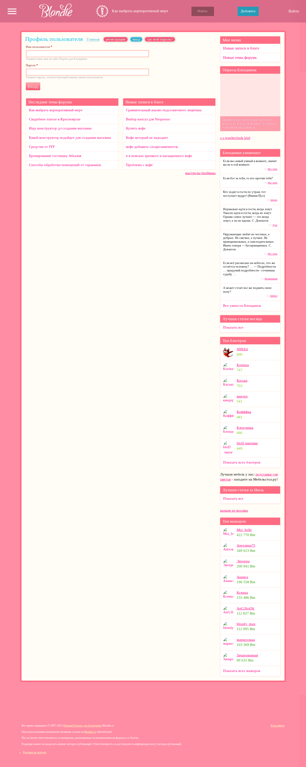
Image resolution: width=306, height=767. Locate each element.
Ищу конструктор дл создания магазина (60, 128)
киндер (242, 396)
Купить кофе (136, 128)
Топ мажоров (234, 521)
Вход (138, 39)
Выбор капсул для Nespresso (148, 119)
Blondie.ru (90, 731)
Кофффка (244, 412)
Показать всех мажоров (241, 671)
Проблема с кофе (139, 165)
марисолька (246, 640)
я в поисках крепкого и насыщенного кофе (159, 156)
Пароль (32, 65)
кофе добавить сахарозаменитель (152, 147)
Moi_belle (272, 169)
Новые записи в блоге (145, 102)
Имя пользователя (39, 47)
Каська (242, 380)
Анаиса (242, 577)
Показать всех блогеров (241, 462)
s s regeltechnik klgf (235, 138)
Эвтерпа (243, 561)
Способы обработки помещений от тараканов (65, 165)
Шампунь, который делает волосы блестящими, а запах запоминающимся (249, 123)
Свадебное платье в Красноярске (55, 119)
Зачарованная (247, 655)
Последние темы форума (50, 102)
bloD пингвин (247, 443)
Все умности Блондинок (242, 306)
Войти (294, 11)
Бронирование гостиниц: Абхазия (55, 156)
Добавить (248, 11)
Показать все (233, 327)
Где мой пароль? (160, 39)
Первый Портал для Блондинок (82, 725)
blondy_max (246, 624)
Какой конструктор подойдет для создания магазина (70, 138)
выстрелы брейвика (200, 173)
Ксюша (242, 592)
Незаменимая (271, 279)
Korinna (243, 365)
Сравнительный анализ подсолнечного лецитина (164, 110)
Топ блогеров (234, 340)
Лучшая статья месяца (242, 319)
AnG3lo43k (245, 608)
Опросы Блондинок (240, 70)
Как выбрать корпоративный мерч (140, 11)
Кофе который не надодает (147, 138)
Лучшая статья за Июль (243, 490)
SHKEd (273, 296)
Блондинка (245, 428)
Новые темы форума (240, 58)
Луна (275, 225)
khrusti (274, 200)
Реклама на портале (34, 752)
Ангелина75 (246, 545)
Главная (93, 39)
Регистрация (115, 39)
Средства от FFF (42, 147)
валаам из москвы (234, 510)
